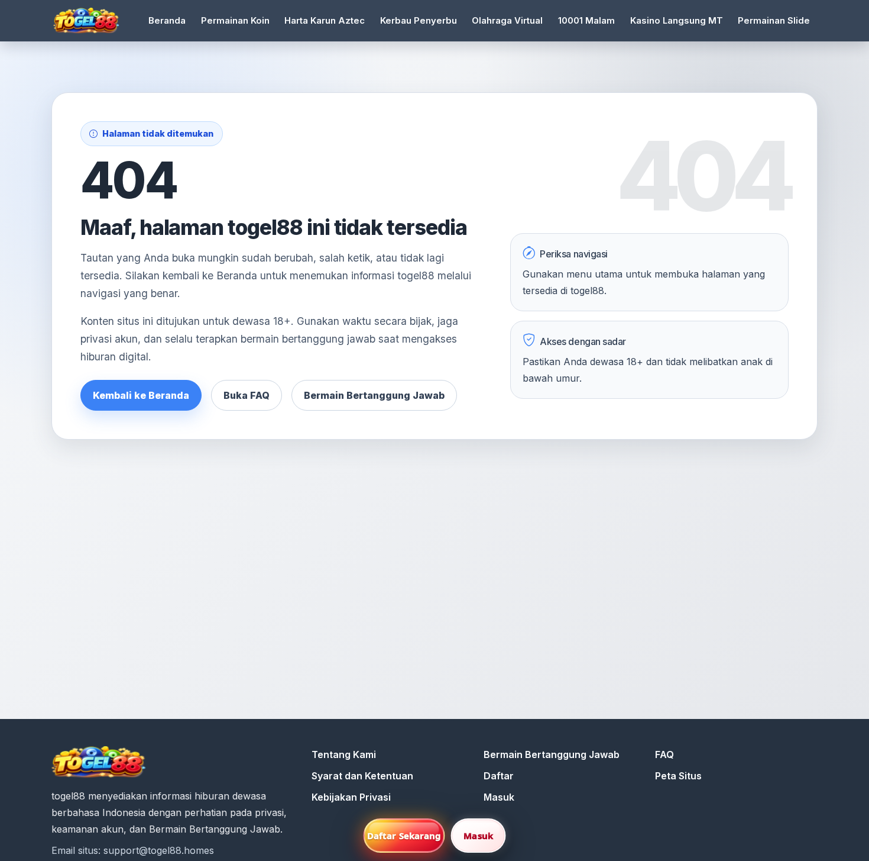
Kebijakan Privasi (351, 797)
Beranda (167, 20)
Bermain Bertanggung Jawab (374, 395)
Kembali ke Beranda (141, 395)
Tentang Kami (344, 754)
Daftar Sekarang (404, 835)
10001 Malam (586, 20)
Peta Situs (678, 776)
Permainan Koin (235, 20)
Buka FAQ (246, 395)
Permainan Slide (774, 20)
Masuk (499, 797)
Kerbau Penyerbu (418, 20)
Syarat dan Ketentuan (362, 776)
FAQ (664, 754)
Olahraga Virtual (507, 20)
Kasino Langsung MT (676, 20)
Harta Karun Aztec (324, 20)
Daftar (499, 776)
